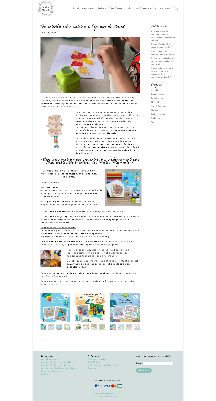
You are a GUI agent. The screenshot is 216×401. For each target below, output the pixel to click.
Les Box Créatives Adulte (56, 362)
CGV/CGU (94, 362)
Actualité (155, 90)
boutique (52, 284)
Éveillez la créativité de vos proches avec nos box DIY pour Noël (163, 61)
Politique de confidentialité (105, 365)
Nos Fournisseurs (51, 371)
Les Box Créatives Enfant (56, 365)
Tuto (153, 122)
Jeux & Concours (158, 106)
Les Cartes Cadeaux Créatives (58, 368)
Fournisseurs (157, 98)
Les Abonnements (51, 359)
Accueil (76, 8)
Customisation (157, 94)
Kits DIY (101, 8)
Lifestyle (154, 110)
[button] (66, 297)
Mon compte (165, 8)
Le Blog (130, 8)
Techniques (156, 118)
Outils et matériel (158, 114)
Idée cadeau (156, 102)
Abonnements (88, 8)
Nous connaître (97, 359)
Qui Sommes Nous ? (145, 8)
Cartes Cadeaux (116, 8)
